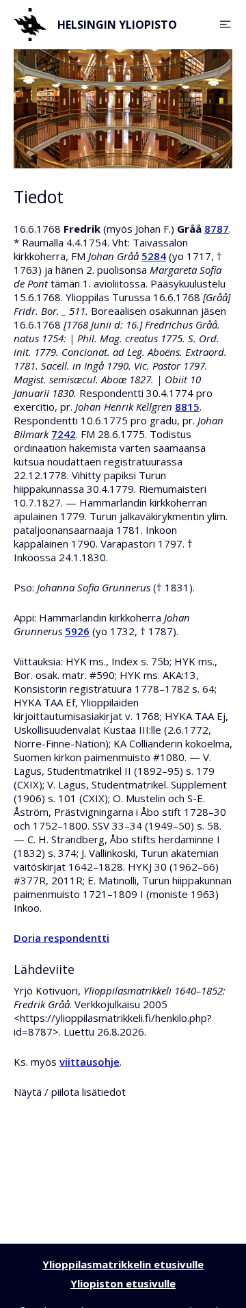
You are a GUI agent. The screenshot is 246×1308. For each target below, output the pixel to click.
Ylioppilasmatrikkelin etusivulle (123, 1264)
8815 (187, 406)
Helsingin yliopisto (117, 24)
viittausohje (89, 1061)
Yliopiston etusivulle (123, 1283)
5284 (153, 256)
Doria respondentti (61, 938)
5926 (77, 631)
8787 (216, 228)
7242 (63, 434)
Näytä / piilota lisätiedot (70, 1092)
